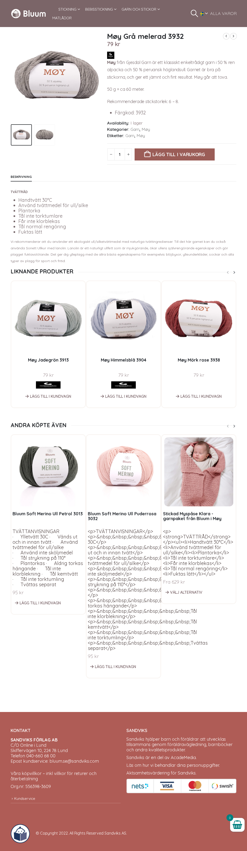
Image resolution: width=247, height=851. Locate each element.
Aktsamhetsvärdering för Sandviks (161, 773)
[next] (233, 36)
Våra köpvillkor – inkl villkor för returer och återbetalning (53, 776)
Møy (146, 129)
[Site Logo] (28, 13)
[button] (194, 13)
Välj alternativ (186, 592)
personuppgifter (203, 765)
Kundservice (24, 798)
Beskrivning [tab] (21, 177)
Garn (134, 129)
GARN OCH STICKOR (139, 9)
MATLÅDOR (62, 18)
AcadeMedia (183, 757)
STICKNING (67, 9)
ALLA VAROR (223, 13)
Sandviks (135, 739)
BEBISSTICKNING (99, 9)
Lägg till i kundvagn (50, 396)
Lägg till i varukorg (178, 154)
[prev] (226, 36)
